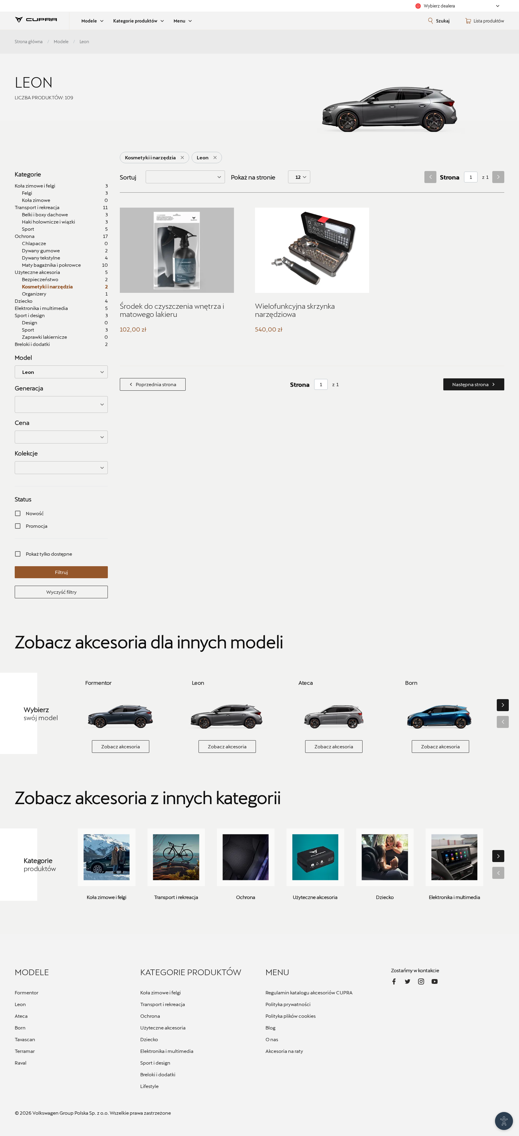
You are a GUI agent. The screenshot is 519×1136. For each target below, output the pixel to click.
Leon (20, 1004)
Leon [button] (28, 372)
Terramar (25, 1051)
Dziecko (149, 1039)
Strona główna (29, 41)
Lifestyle (149, 1086)
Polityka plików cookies (291, 1016)
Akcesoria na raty (284, 1051)
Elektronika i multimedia (166, 1051)
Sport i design (155, 1062)
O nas (272, 1039)
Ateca (21, 1016)
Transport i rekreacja (162, 1004)
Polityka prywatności (288, 1004)
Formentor (26, 992)
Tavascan (25, 1039)
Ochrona (150, 1016)
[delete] (182, 157)
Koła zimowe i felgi (160, 992)
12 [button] (298, 177)
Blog (270, 1027)
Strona (450, 177)
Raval (20, 1062)
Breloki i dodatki (157, 1074)
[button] (61, 404)
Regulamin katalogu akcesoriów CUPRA (309, 992)
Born (20, 1027)
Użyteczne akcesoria (163, 1027)
